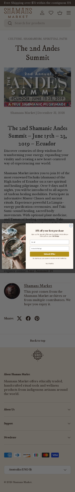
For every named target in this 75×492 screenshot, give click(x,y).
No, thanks (49, 263)
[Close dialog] (70, 225)
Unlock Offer (49, 254)
